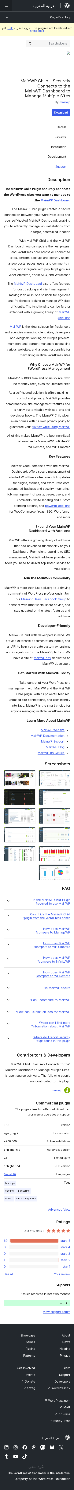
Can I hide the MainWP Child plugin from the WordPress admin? (46, 916)
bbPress (62, 1414)
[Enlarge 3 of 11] (65, 794)
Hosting (64, 1349)
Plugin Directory (60, 17)
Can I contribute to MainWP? (50, 1000)
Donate (28, 1381)
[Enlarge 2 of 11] (30, 775)
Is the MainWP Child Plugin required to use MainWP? (51, 901)
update (9, 1198)
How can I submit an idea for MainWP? (42, 1012)
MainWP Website (53, 730)
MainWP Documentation (48, 736)
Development (57, 156)
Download (61, 112)
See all (8, 1274)
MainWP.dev (42, 658)
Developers (62, 1381)
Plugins (30, 1349)
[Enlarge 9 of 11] (65, 851)
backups (10, 1183)
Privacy (65, 1355)
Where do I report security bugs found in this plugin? (51, 1039)
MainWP (15, 326)
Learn (66, 1368)
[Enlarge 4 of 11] (30, 794)
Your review (62, 1274)
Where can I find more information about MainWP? (50, 1024)
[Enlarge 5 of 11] (65, 813)
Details (61, 127)
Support (60, 167)
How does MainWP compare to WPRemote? (53, 974)
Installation (58, 147)
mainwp (65, 102)
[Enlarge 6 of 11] (30, 813)
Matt (65, 1407)
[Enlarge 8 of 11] (30, 832)
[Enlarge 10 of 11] (30, 851)
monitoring (23, 1190)
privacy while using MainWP (51, 427)
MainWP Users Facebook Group (43, 599)
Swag (29, 1388)
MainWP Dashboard (55, 200)
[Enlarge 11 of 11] (65, 869)
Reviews (60, 137)
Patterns (29, 1355)
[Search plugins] (30, 43)
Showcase (27, 1335)
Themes (29, 1342)
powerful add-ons (57, 506)
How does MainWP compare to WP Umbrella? (52, 945)
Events (30, 1375)
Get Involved (26, 1368)
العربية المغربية (51, 1438)
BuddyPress (60, 1421)
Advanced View (59, 1209)
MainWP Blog (55, 747)
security (9, 1190)
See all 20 (10, 1174)
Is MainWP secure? (57, 988)
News (66, 1342)
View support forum (56, 1312)
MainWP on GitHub (51, 753)
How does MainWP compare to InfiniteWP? (53, 959)
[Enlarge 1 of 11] (65, 775)
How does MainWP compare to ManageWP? (52, 930)
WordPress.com (57, 1401)
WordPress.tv (59, 1388)
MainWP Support (53, 741)
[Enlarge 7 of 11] (65, 832)
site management (26, 1198)
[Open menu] (6, 5)
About (66, 1335)
